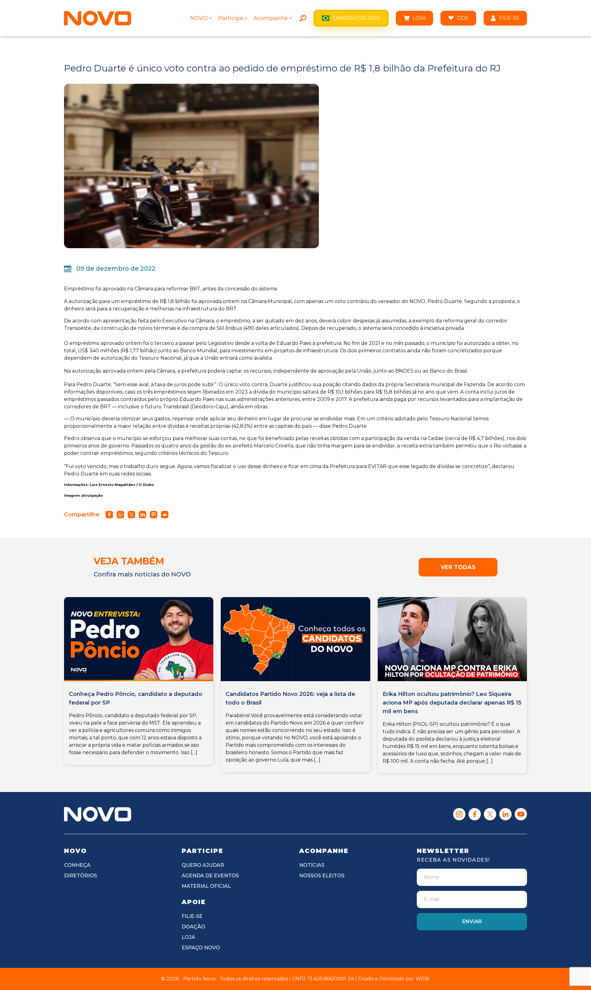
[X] (490, 814)
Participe (230, 18)
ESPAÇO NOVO (201, 948)
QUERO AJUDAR (203, 865)
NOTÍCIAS (311, 865)
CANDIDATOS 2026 (356, 18)
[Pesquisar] (303, 18)
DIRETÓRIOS (80, 876)
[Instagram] (459, 814)
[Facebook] (474, 814)
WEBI (423, 979)
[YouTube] (521, 814)
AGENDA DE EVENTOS (210, 876)
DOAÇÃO (193, 927)
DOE (463, 18)
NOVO (199, 18)
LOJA (419, 18)
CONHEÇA (77, 865)
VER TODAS (458, 567)
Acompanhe (271, 18)
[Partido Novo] (97, 814)
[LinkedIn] (505, 814)
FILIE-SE (509, 18)
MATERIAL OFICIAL (206, 886)
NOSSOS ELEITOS (321, 876)
